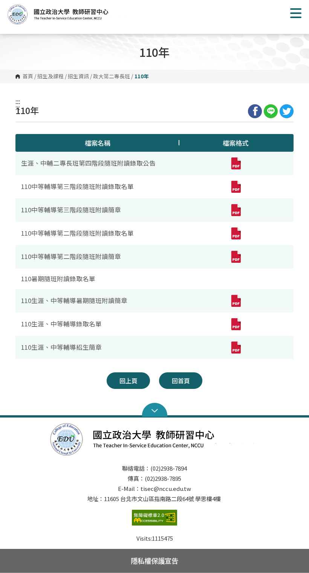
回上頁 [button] (128, 380)
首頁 (28, 76)
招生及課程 (50, 76)
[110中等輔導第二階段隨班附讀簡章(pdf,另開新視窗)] (235, 256)
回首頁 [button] (181, 380)
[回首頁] (72, 14)
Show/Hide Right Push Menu (295, 13)
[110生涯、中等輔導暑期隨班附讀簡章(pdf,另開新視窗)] (235, 300)
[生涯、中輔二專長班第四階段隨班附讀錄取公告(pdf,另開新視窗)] (235, 163)
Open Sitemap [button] (154, 410)
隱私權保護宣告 (154, 560)
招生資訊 (78, 76)
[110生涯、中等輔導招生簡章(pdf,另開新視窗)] (235, 347)
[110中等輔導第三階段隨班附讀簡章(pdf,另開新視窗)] (235, 210)
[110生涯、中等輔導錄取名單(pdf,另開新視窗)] (235, 324)
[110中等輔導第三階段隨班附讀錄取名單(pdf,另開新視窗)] (235, 186)
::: (17, 101)
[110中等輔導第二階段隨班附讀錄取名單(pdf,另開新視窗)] (235, 233)
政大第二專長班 (111, 76)
